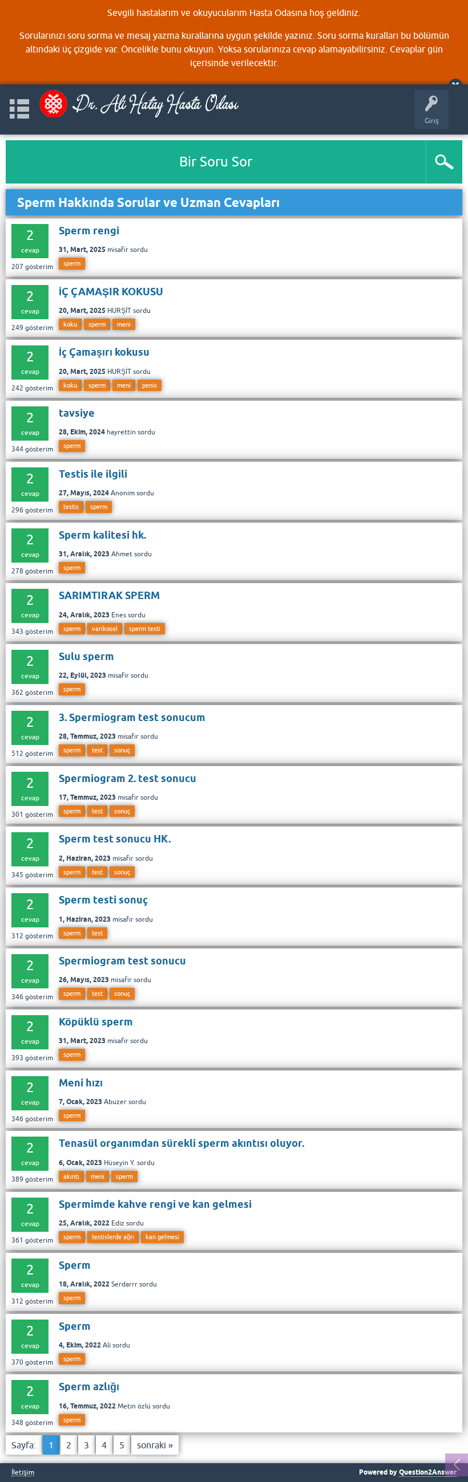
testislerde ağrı (113, 1236)
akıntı (71, 1176)
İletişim (22, 1472)
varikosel (105, 628)
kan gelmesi (162, 1236)
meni (124, 324)
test (97, 750)
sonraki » (155, 1445)
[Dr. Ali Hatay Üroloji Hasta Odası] (139, 104)
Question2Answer (428, 1472)
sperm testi (144, 628)
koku (70, 324)
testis (71, 506)
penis (149, 385)
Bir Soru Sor (215, 161)
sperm (71, 263)
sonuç (122, 750)
